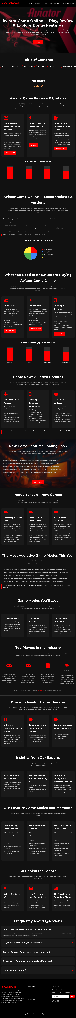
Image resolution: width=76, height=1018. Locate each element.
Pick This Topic (31, 999)
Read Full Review (10, 152)
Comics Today (53, 66)
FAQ (73, 3)
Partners (31, 3)
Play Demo (33, 145)
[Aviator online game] (38, 86)
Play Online (38, 42)
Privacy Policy (30, 996)
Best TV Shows (28, 66)
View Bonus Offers (36, 328)
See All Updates (38, 482)
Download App (59, 334)
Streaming (37, 3)
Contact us (41, 690)
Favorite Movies (66, 3)
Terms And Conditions (32, 993)
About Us (29, 990)
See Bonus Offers (60, 148)
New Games (45, 3)
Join (72, 996)
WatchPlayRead (11, 3)
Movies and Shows (55, 3)
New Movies (15, 66)
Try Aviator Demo (10, 330)
